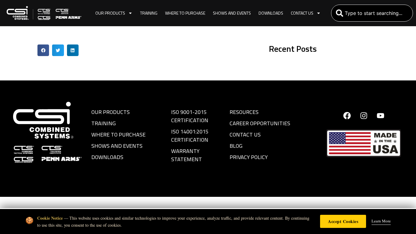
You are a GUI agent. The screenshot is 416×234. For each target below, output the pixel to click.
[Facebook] (346, 115)
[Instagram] (363, 115)
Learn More (381, 221)
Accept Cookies (343, 221)
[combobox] (372, 13)
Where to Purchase (185, 13)
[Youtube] (380, 115)
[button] (43, 50)
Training (148, 13)
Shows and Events (232, 13)
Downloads (271, 13)
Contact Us (302, 13)
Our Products (110, 13)
